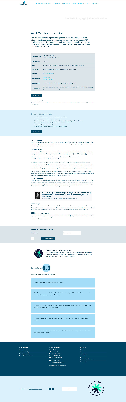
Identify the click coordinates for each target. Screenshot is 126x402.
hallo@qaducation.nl (57, 357)
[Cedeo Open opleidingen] (96, 378)
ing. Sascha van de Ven (48, 79)
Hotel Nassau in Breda (48, 73)
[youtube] (53, 389)
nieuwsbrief (63, 365)
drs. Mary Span (46, 77)
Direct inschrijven (48, 238)
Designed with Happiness (35, 389)
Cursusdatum (34, 232)
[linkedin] (50, 389)
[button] (104, 3)
